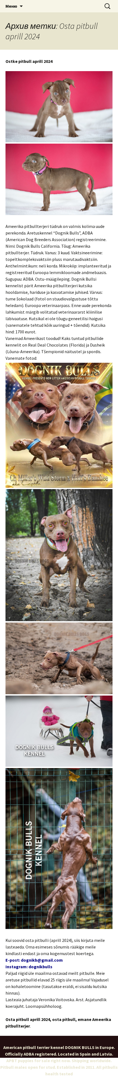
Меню (11, 6)
